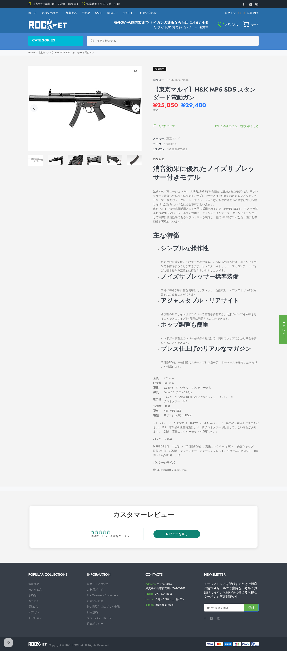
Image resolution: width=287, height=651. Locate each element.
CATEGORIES (43, 40)
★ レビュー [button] (284, 329)
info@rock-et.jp (164, 604)
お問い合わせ (95, 601)
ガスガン (33, 601)
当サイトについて (98, 583)
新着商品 (33, 583)
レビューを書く (177, 534)
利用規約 (92, 612)
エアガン (33, 612)
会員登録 (252, 12)
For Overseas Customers (102, 595)
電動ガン (171, 143)
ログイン (230, 12)
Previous (34, 108)
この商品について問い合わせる (239, 126)
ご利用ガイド (95, 589)
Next (136, 108)
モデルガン (35, 618)
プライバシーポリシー (100, 618)
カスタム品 (35, 589)
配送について (167, 126)
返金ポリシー (95, 623)
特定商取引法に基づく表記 (103, 606)
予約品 (32, 595)
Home (31, 52)
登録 (251, 607)
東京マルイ (173, 138)
